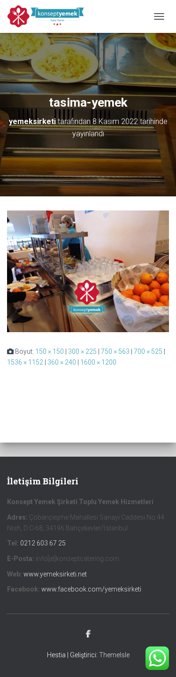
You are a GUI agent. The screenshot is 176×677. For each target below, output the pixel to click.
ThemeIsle (114, 655)
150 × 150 (49, 351)
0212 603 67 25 (43, 543)
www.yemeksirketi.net (55, 574)
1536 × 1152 (25, 362)
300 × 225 (82, 351)
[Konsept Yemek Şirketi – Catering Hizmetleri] (49, 16)
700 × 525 (148, 351)
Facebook (88, 634)
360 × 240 (61, 362)
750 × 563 (115, 351)
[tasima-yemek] (88, 270)
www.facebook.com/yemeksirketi (91, 589)
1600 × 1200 (98, 362)
